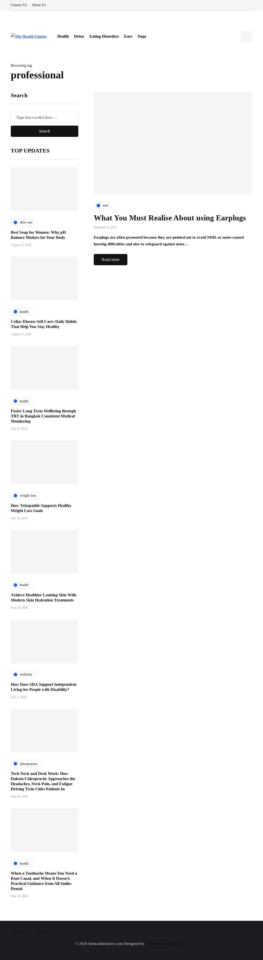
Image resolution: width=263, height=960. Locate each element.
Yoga (141, 36)
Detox (79, 36)
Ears (128, 36)
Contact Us (19, 5)
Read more (110, 259)
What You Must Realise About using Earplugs (170, 217)
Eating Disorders (104, 36)
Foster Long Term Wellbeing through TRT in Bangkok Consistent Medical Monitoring (43, 416)
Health (63, 36)
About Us (39, 5)
